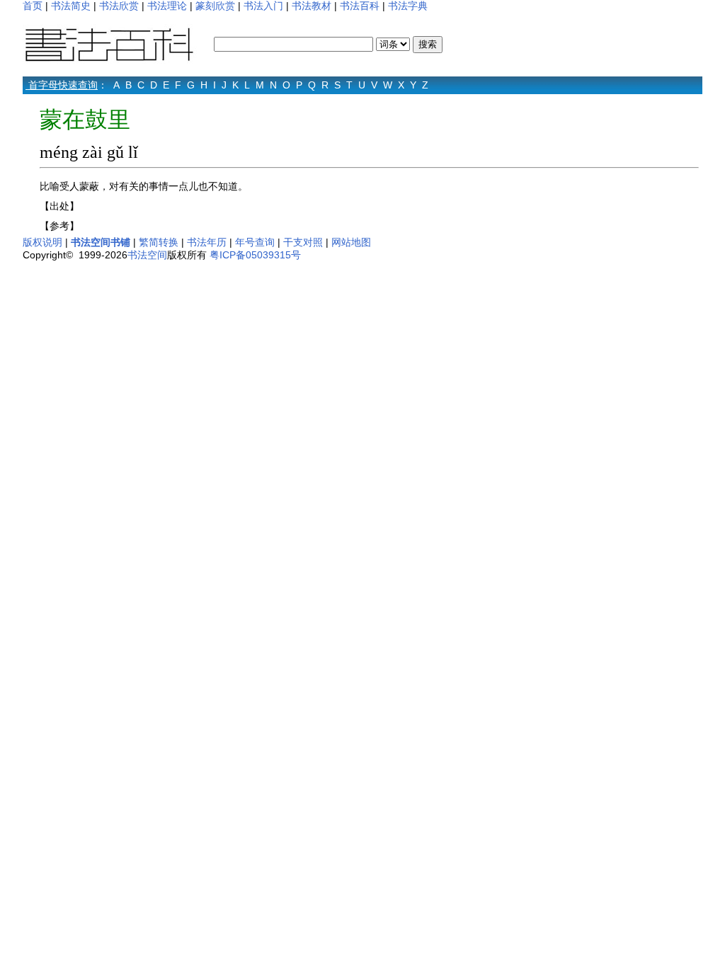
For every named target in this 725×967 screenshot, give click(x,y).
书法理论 (167, 5)
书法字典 (408, 5)
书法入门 (263, 5)
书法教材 (311, 5)
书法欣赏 (119, 5)
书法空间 (147, 255)
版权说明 (42, 242)
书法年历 (207, 242)
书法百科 (359, 5)
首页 (32, 5)
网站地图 (351, 242)
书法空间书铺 (100, 242)
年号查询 (255, 242)
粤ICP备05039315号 (255, 255)
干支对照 (303, 242)
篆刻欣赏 (215, 5)
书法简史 (71, 5)
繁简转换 (158, 242)
